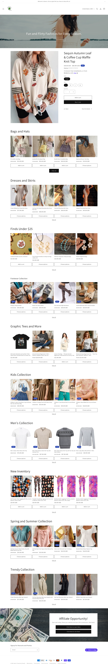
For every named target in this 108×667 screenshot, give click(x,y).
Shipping (66, 68)
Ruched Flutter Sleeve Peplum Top (84, 549)
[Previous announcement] (3, 1)
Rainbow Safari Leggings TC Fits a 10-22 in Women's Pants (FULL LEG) (86, 499)
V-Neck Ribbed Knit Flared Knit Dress (19, 208)
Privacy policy (37, 663)
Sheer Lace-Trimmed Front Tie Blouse (63, 549)
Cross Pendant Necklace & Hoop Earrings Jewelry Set (41, 257)
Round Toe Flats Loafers (38, 305)
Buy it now (78, 102)
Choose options (87, 165)
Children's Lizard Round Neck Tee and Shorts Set (64, 403)
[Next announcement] (105, 1)
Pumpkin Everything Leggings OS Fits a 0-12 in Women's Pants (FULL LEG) (42, 499)
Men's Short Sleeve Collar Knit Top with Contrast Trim (41, 451)
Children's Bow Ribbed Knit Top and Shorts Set (86, 403)
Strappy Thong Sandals (16, 305)
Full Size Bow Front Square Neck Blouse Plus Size (42, 549)
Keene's (15, 663)
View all (54, 170)
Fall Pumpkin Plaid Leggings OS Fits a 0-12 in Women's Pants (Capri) (21, 499)
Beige (67, 79)
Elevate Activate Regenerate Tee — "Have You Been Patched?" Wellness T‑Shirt (86, 354)
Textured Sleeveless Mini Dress (61, 208)
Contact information (62, 663)
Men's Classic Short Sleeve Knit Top (19, 450)
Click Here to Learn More (73, 627)
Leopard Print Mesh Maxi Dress (83, 208)
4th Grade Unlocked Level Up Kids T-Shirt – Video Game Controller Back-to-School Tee (20, 354)
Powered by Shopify (21, 663)
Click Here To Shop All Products (54, 39)
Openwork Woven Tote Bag (82, 159)
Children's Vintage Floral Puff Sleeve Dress (42, 402)
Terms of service (44, 663)
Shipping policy (53, 663)
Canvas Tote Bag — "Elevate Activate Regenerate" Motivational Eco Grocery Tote (64, 354)
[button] (3, 9)
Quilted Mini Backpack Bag (38, 159)
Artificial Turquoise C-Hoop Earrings (62, 256)
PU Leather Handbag (15, 159)
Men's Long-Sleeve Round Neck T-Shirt (85, 450)
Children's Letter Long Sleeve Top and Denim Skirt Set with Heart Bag (21, 403)
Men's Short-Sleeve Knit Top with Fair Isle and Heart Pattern (65, 451)
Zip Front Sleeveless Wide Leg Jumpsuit (63, 597)
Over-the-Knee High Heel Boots (61, 305)
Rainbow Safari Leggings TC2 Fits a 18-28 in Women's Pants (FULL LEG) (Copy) (64, 499)
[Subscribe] (37, 650)
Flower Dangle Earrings (81, 256)
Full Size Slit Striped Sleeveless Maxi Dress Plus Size (42, 209)
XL (80, 85)
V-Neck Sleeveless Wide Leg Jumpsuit (19, 597)
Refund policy (29, 663)
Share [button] (66, 109)
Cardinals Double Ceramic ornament (19, 256)
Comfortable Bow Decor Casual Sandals (85, 305)
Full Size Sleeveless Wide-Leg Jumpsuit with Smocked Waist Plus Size (42, 598)
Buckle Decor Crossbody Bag (61, 159)
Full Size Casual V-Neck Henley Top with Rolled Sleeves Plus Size (20, 549)
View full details (86, 109)
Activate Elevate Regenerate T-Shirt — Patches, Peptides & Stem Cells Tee (41, 354)
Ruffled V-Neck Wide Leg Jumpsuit (84, 597)
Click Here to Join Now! (73, 631)
